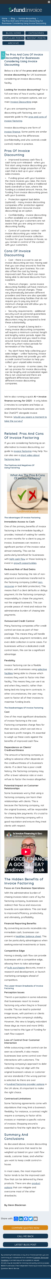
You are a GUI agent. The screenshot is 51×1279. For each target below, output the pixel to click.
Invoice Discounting (20, 101)
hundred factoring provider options (25, 1084)
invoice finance (12, 131)
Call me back (25, 1236)
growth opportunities (25, 563)
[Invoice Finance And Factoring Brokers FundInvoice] (26, 9)
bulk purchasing (16, 967)
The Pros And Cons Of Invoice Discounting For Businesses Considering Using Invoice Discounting (24, 22)
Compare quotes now (25, 1227)
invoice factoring (23, 451)
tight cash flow (17, 559)
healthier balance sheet (28, 936)
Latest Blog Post (25, 1244)
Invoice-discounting (27, 18)
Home (4, 18)
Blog (13, 18)
